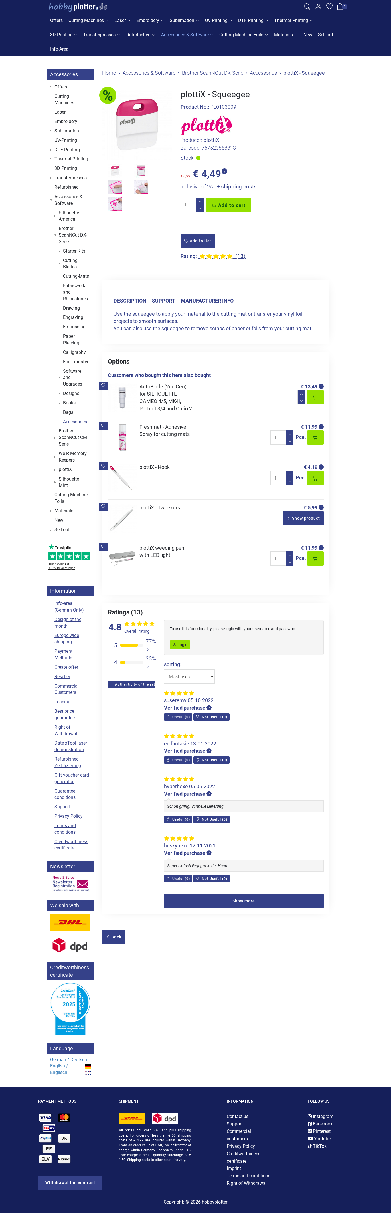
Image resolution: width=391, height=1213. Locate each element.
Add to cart (231, 205)
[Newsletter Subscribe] (70, 883)
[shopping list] (329, 7)
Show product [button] (305, 518)
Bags (68, 412)
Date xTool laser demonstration (70, 746)
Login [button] (182, 644)
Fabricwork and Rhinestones (75, 292)
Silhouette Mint (69, 482)
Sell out (325, 34)
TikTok (319, 1146)
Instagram (322, 1116)
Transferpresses (99, 34)
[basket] (340, 7)
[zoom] (137, 124)
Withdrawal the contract (70, 1182)
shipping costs (239, 186)
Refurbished (138, 34)
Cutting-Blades (71, 264)
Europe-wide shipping (66, 639)
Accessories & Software (185, 34)
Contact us (237, 1116)
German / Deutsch (68, 1059)
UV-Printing (216, 20)
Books (69, 403)
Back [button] (115, 937)
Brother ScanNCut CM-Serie (73, 437)
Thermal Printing (291, 20)
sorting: (172, 664)
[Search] (307, 7)
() (180, 717)
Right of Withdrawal (65, 730)
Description (130, 301)
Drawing (71, 308)
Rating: (189, 256)
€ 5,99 (310, 508)
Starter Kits (74, 251)
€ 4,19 (310, 467)
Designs (71, 393)
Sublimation (182, 20)
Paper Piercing (71, 339)
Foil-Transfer (75, 361)
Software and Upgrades (72, 377)
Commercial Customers (66, 689)
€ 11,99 (309, 427)
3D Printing (61, 34)
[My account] (318, 8)
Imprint (234, 1168)
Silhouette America (69, 216)
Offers (56, 20)
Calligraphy (74, 352)
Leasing (62, 701)
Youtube (322, 1138)
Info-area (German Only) (69, 607)
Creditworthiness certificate (71, 845)
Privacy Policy (68, 816)
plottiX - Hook (154, 467)
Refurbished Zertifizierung (67, 762)
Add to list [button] (200, 241)
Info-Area (59, 49)
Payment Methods (63, 654)
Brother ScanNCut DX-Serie (73, 235)
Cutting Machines (86, 20)
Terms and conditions (65, 829)
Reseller (62, 676)
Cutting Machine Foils (241, 34)
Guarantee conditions (65, 794)
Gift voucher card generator (71, 778)
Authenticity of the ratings (134, 684)
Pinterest (321, 1131)
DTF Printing (251, 20)
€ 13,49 (309, 387)
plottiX (211, 140)
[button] (103, 386)
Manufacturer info (207, 301)
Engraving (73, 317)
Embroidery (147, 20)
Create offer (66, 667)
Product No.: (195, 107)
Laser (120, 20)
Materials (283, 34)
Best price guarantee (64, 714)
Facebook (322, 1124)
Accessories (64, 74)
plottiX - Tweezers (159, 508)
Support (163, 301)
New (307, 34)
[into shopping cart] (315, 397)
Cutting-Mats (76, 276)
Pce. (301, 437)
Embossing (74, 326)
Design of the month (67, 623)
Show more (243, 901)
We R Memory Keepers (73, 457)
